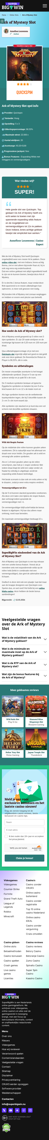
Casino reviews (34, 946)
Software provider (11, 1088)
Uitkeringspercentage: (15, 129)
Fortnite (8, 894)
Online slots (10, 946)
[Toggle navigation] (45, 6)
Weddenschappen (11, 1093)
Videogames (10, 884)
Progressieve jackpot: (14, 151)
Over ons (7, 1036)
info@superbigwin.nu (14, 1104)
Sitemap (6, 1071)
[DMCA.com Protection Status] (6, 1126)
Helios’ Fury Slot (13, 752)
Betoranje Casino (35, 956)
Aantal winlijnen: (12, 140)
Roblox (7, 911)
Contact (6, 1066)
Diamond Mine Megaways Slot (36, 720)
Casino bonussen (13, 956)
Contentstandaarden (13, 1058)
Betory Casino (33, 951)
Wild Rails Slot (12, 719)
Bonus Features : (12, 157)
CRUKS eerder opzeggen (15, 1084)
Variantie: (9, 118)
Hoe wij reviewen (11, 1049)
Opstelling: (10, 124)
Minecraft (9, 916)
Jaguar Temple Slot (36, 752)
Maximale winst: (13, 135)
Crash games (11, 965)
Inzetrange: (10, 146)
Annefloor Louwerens (19, 31)
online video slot (9, 262)
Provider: (9, 113)
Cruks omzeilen (34, 934)
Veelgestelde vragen (12, 1062)
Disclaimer (7, 1075)
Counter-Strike (11, 889)
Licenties (8, 978)
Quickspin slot (8, 354)
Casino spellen (11, 960)
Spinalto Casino (34, 965)
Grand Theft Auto (13, 898)
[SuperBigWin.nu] (12, 5)
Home (4, 15)
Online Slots (14, 15)
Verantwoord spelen (12, 1053)
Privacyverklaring (11, 1080)
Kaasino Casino (34, 978)
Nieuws (6, 1040)
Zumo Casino (33, 960)
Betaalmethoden (12, 951)
